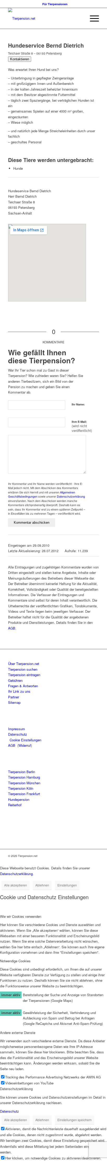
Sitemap (14, 702)
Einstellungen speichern (74, 1120)
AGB (11, 628)
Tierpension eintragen (24, 674)
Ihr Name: (78, 404)
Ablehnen (42, 885)
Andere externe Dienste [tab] (17, 1032)
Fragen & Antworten (23, 685)
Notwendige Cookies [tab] (15, 960)
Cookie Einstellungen (25, 739)
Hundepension (18, 799)
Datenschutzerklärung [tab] (16, 1088)
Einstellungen (67, 885)
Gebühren (15, 680)
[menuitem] (55, 4)
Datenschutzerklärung (71, 496)
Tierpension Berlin (21, 771)
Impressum (16, 728)
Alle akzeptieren (15, 885)
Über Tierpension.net (23, 663)
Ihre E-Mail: (82, 426)
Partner (13, 696)
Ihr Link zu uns (19, 691)
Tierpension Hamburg (24, 777)
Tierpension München (24, 782)
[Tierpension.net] (44, 18)
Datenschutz (17, 734)
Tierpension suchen (22, 669)
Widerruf (24, 745)
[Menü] (92, 18)
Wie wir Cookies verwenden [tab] (20, 916)
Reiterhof (15, 804)
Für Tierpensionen (55, 4)
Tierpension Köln (20, 788)
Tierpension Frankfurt (24, 793)
